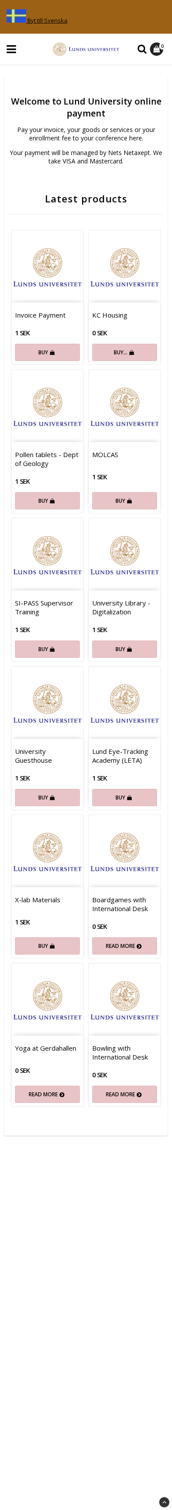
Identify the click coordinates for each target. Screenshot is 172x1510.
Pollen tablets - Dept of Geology (47, 459)
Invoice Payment (40, 315)
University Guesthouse (33, 756)
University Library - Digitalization (121, 607)
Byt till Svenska (47, 20)
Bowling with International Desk (120, 1052)
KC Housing (109, 315)
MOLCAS (105, 454)
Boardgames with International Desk (120, 904)
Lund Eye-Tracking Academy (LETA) (120, 756)
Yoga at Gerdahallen (45, 1048)
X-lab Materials (37, 899)
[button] (157, 49)
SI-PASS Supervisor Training (44, 607)
